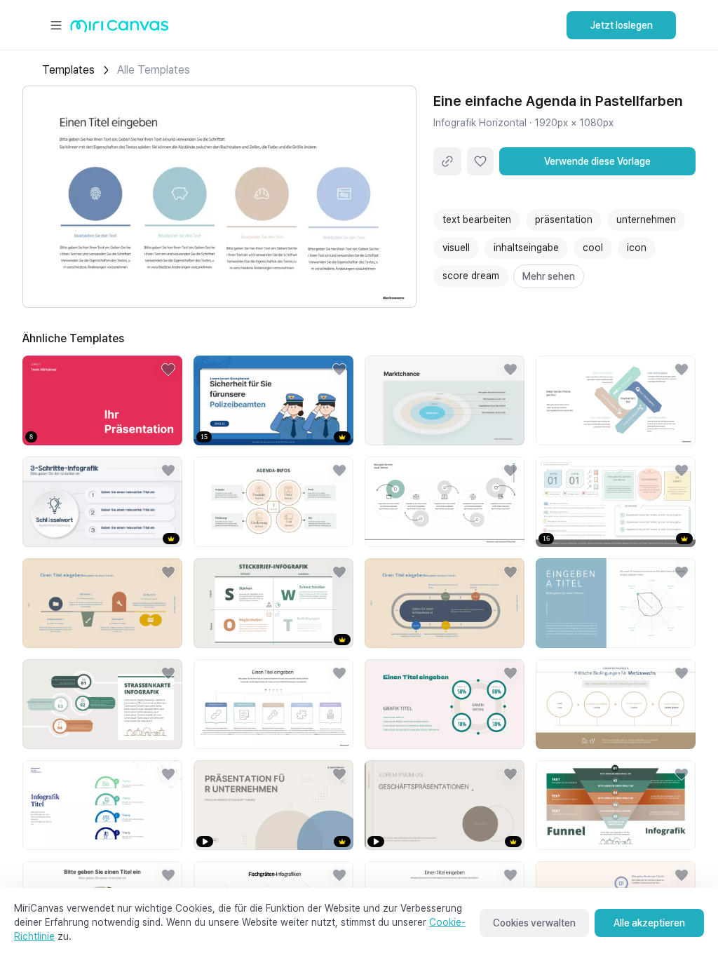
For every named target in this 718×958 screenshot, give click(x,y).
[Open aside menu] (56, 25)
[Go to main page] (119, 29)
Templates (68, 69)
